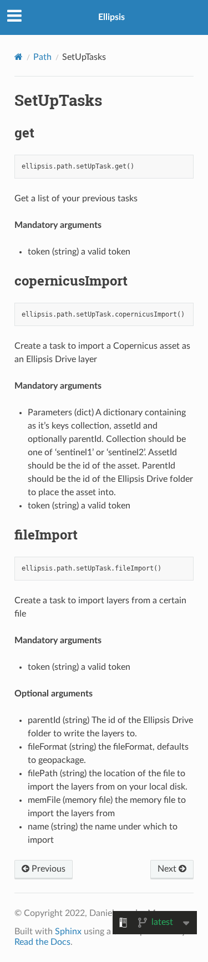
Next (168, 868)
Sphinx (68, 931)
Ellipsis (111, 17)
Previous (47, 868)
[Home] (18, 57)
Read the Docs (42, 942)
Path (42, 57)
